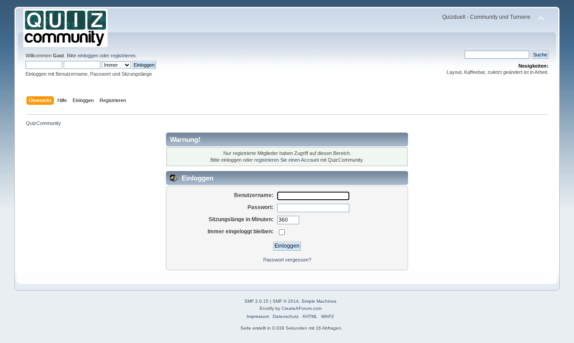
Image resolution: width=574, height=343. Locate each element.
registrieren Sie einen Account (286, 160)
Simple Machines (318, 301)
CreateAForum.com (302, 308)
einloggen (88, 55)
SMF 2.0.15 (256, 301)
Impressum (258, 316)
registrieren (123, 55)
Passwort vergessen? (287, 259)
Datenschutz (286, 316)
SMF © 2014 (286, 301)
